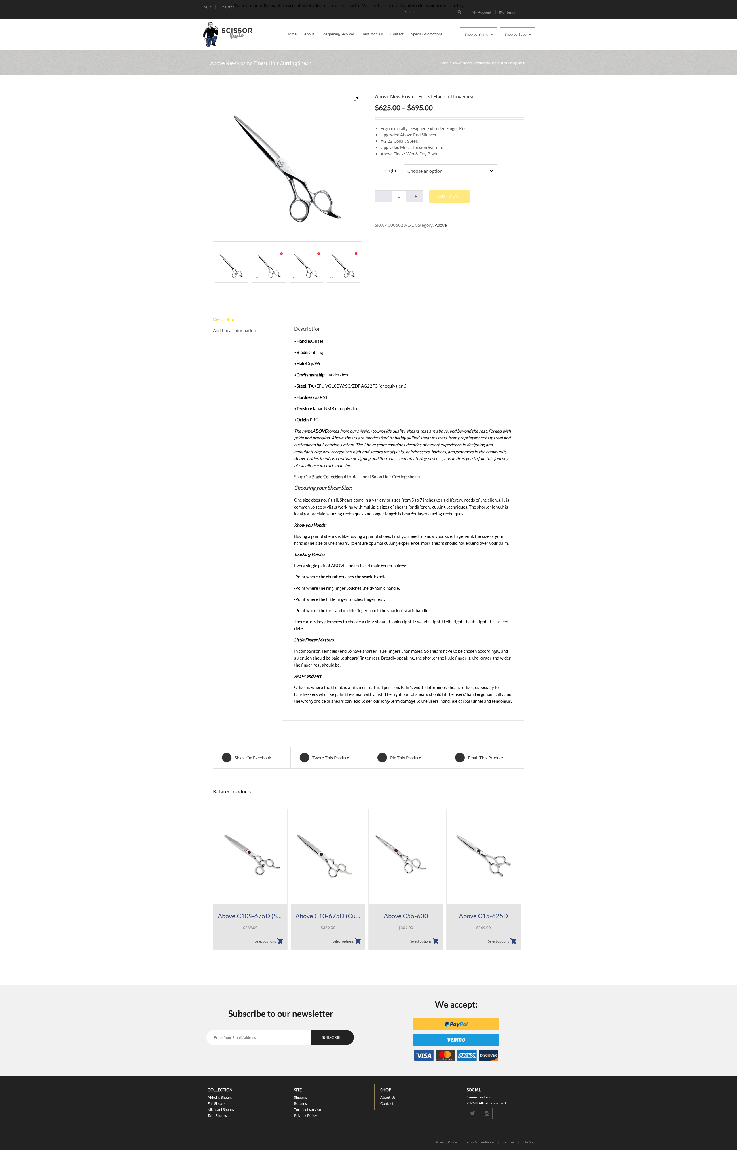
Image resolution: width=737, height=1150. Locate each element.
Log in (206, 7)
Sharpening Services (338, 34)
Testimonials (372, 34)
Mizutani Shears (221, 1109)
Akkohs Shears (220, 1097)
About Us (388, 1097)
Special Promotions (426, 34)
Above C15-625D (483, 916)
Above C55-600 (406, 916)
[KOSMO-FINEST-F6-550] (269, 266)
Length (389, 170)
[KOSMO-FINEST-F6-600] (306, 266)
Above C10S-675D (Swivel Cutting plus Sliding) (250, 916)
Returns (300, 1103)
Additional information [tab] (234, 330)
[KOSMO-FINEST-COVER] (231, 266)
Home (291, 34)
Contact (397, 34)
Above (456, 63)
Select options (265, 941)
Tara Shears (217, 1115)
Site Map (529, 1142)
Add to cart (449, 196)
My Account (481, 12)
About (309, 34)
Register (227, 7)
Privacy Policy (305, 1115)
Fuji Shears (216, 1103)
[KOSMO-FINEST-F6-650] (343, 266)
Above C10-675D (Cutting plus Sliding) (328, 916)
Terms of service (307, 1109)
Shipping (301, 1097)
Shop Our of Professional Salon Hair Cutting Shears (357, 476)
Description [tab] (224, 319)
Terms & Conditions (479, 1142)
